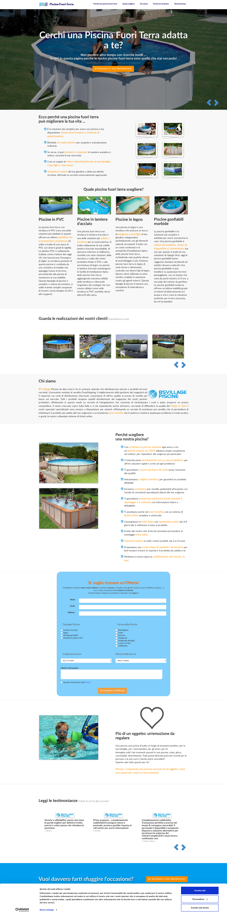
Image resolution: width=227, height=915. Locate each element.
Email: (72, 606)
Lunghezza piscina (72, 654)
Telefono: (71, 613)
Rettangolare (123, 630)
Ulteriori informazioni (69, 668)
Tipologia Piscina (71, 624)
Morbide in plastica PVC (73, 638)
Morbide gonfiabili (70, 635)
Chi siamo (144, 4)
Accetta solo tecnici (200, 908)
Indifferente (122, 646)
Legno (65, 633)
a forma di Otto (124, 643)
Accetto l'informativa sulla (77, 682)
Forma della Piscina (127, 624)
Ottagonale (122, 638)
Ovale (120, 633)
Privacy (88, 682)
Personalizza (198, 899)
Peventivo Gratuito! (161, 4)
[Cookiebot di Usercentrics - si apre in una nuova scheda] (22, 910)
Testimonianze (180, 4)
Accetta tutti (199, 890)
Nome (72, 600)
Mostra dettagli (47, 910)
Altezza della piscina (125, 654)
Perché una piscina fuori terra (105, 4)
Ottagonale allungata (126, 641)
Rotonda (121, 635)
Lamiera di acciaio (70, 630)
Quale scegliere (128, 4)
